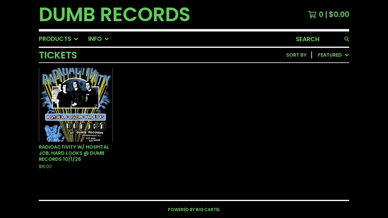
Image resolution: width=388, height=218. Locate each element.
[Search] (347, 39)
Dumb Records (114, 14)
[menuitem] (59, 39)
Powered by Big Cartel (194, 209)
